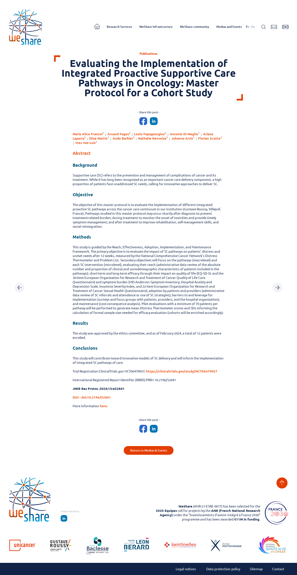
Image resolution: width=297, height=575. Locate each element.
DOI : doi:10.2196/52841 (92, 397)
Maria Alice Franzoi (88, 134)
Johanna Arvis (182, 138)
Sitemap (256, 569)
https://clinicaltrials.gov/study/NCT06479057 (181, 371)
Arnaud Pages (118, 134)
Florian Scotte (210, 138)
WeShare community (194, 26)
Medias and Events (229, 26)
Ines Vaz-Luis (86, 143)
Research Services (119, 26)
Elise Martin (99, 138)
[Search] (263, 27)
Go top (282, 482)
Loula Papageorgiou (150, 134)
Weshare (25, 27)
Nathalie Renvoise (153, 138)
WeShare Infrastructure (156, 26)
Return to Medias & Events (148, 450)
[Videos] (285, 27)
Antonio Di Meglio (184, 134)
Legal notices (186, 569)
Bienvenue (98, 27)
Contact (278, 569)
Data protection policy (223, 569)
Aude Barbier (123, 138)
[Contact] (274, 27)
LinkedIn (64, 518)
